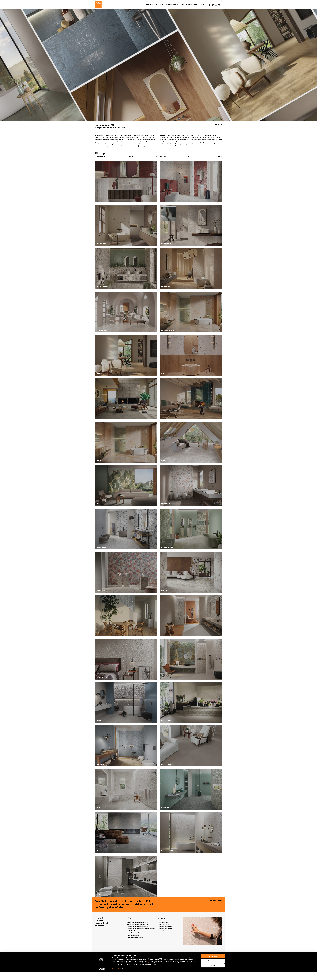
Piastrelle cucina (163, 924)
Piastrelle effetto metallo (135, 937)
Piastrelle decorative (133, 933)
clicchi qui (150, 962)
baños (111, 138)
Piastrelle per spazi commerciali (168, 931)
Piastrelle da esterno (165, 927)
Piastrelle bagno (163, 922)
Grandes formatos (172, 5)
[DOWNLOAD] (213, 5)
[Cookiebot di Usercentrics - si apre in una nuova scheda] (101, 969)
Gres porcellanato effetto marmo (138, 922)
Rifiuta (213, 965)
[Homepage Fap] (98, 4)
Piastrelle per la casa (165, 929)
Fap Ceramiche (199, 5)
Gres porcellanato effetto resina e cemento (141, 929)
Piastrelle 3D (131, 931)
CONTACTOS (218, 124)
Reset (220, 156)
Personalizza (212, 961)
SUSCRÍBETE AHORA (215, 900)
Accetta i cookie (212, 956)
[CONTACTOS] (209, 5)
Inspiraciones (187, 5)
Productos (149, 5)
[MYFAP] (216, 5)
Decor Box (159, 5)
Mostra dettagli (116, 968)
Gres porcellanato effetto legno (137, 924)
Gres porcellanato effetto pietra (137, 927)
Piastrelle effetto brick (134, 935)
